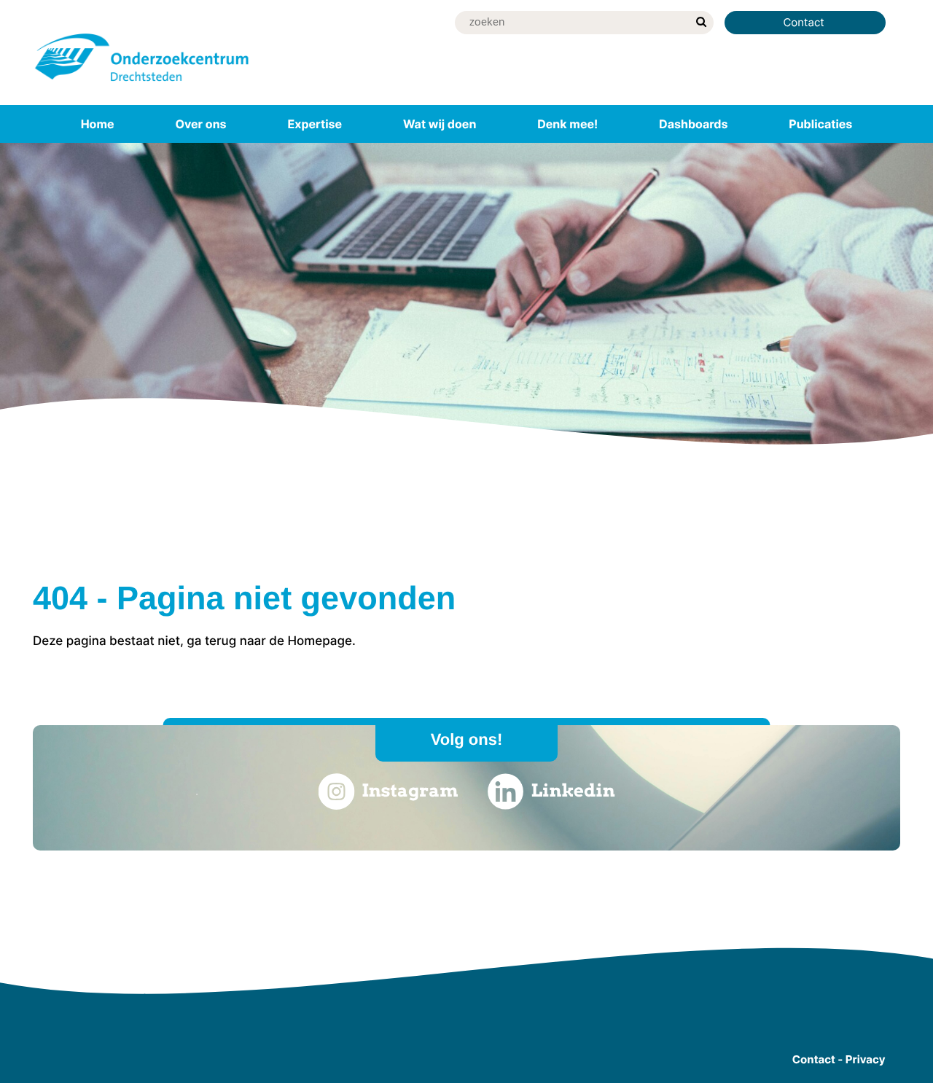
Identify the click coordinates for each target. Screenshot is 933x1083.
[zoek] (701, 22)
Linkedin (573, 790)
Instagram (410, 790)
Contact (805, 22)
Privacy (866, 1059)
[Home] (142, 84)
